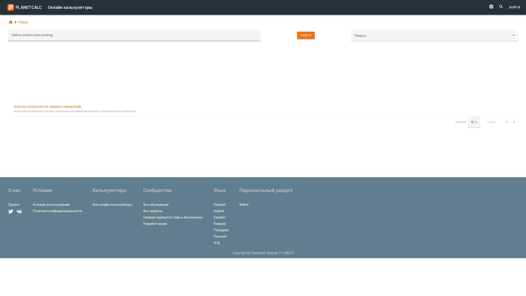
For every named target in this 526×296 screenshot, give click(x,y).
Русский (220, 236)
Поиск (23, 22)
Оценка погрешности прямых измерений (47, 107)
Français (220, 224)
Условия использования (51, 205)
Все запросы (153, 211)
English (219, 211)
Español (219, 217)
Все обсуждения (155, 205)
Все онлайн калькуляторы (112, 205)
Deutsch (220, 205)
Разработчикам (155, 224)
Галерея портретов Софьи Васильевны (173, 217)
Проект (14, 205)
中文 (217, 243)
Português (221, 230)
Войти (514, 7)
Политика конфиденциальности (57, 211)
